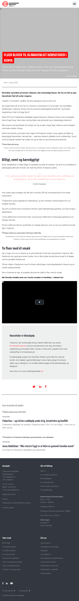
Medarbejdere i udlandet (49, 569)
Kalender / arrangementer (11, 569)
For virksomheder (8, 554)
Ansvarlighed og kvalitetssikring (51, 558)
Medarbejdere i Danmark (49, 566)
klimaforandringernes (18, 346)
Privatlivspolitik (7, 591)
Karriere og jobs (8, 508)
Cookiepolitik (23, 591)
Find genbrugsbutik (9, 547)
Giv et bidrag (46, 466)
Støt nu (42, 471)
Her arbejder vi (45, 554)
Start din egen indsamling (49, 486)
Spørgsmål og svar (9, 494)
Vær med (6, 538)
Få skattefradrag (46, 490)
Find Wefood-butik (8, 551)
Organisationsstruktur (48, 562)
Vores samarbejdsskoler (11, 566)
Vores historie (45, 543)
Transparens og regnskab (49, 547)
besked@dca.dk (13, 490)
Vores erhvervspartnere (10, 558)
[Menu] (74, 3)
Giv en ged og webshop (48, 475)
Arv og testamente (47, 482)
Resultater (44, 551)
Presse (4, 499)
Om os (43, 538)
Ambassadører (45, 573)
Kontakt (6, 466)
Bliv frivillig (6, 543)
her (42, 371)
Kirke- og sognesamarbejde (12, 562)
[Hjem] (10, 3)
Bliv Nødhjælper (46, 478)
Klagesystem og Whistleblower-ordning (16, 503)
